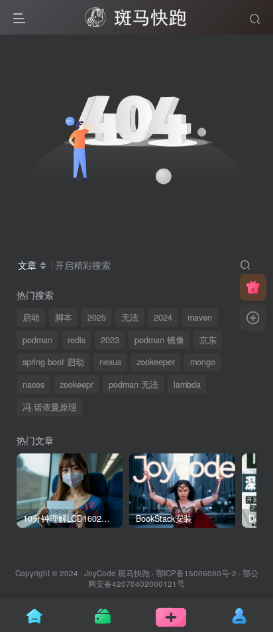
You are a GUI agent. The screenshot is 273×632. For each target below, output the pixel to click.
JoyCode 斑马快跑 (117, 573)
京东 (208, 340)
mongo (202, 362)
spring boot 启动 (53, 362)
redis (76, 340)
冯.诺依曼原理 (50, 407)
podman (37, 340)
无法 (129, 317)
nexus (110, 362)
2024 (163, 317)
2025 (96, 317)
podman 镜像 (159, 340)
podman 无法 (133, 384)
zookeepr (76, 384)
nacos (33, 384)
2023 (110, 340)
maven (200, 317)
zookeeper (155, 362)
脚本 (63, 317)
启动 (31, 317)
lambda (187, 384)
